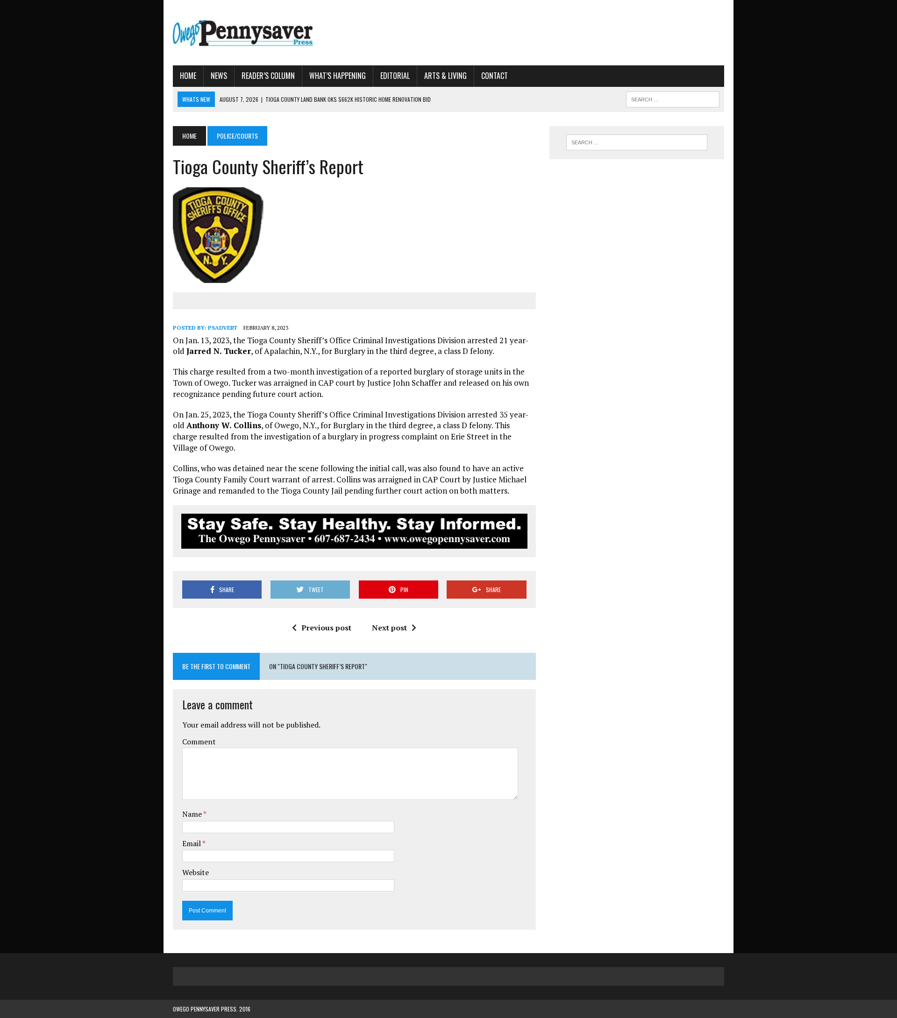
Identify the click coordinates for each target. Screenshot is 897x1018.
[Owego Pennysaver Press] (260, 32)
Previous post (326, 627)
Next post (389, 627)
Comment (199, 741)
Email (192, 843)
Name (192, 814)
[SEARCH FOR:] (672, 98)
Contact (494, 75)
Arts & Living (445, 75)
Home (188, 75)
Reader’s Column (268, 75)
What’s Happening (337, 75)
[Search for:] (636, 142)
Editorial (395, 75)
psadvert (222, 327)
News (219, 75)
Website (195, 872)
